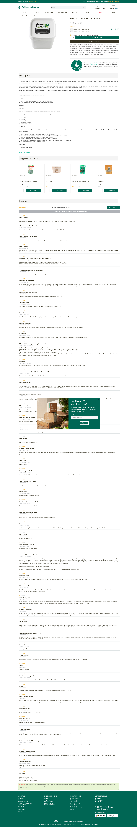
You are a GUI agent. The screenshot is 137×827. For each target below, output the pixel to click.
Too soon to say (24, 302)
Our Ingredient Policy (23, 801)
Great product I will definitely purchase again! (34, 372)
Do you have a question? (25, 152)
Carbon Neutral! (32, 1)
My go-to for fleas (25, 586)
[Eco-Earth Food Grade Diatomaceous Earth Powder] (30, 169)
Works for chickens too (26, 406)
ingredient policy (94, 63)
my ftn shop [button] (105, 9)
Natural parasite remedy (27, 751)
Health (37, 12)
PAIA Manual (21, 811)
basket (114, 8)
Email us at (104, 809)
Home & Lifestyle (62, 12)
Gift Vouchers (73, 804)
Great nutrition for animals (28, 236)
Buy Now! (22, 361)
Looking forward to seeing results (30, 394)
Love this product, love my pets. (29, 418)
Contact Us (47, 798)
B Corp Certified (22, 804)
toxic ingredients (96, 68)
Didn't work (23, 534)
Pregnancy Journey (74, 798)
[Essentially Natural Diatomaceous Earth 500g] (108, 169)
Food (24, 12)
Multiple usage (24, 575)
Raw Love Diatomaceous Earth (29, 502)
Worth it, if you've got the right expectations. (34, 344)
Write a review (114, 208)
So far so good (24, 655)
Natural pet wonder (25, 609)
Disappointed (23, 438)
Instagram (100, 800)
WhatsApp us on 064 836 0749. (105, 808)
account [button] (97, 8)
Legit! (21, 686)
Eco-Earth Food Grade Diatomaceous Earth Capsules (81, 180)
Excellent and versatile (26, 280)
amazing (22, 773)
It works (22, 313)
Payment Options (48, 801)
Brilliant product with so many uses (30, 741)
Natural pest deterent (26, 449)
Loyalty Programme (75, 803)
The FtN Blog (73, 800)
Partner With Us (74, 801)
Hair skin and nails (25, 382)
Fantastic (22, 645)
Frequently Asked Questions (51, 800)
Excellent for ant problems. (28, 676)
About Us (20, 800)
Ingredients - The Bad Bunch (77, 808)
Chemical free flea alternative (29, 226)
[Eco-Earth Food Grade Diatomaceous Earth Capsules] (82, 169)
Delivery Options (48, 803)
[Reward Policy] (70, 35)
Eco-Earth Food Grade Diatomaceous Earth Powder (28, 180)
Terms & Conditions (23, 808)
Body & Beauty (49, 12)
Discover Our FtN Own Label (25, 803)
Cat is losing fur (24, 598)
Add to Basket (33, 190)
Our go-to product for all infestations (31, 270)
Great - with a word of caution (29, 555)
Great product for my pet (27, 481)
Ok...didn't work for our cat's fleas (30, 428)
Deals (100, 12)
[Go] (84, 7)
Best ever (22, 524)
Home (19, 15)
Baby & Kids (75, 12)
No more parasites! (25, 471)
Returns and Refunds (49, 804)
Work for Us (21, 806)
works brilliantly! (24, 729)
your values (94, 64)
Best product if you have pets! (29, 512)
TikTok (99, 801)
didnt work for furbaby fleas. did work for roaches (35, 258)
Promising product (25, 708)
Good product (23, 491)
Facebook (99, 798)
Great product (23, 217)
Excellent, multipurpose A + (28, 292)
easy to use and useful (26, 544)
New (87, 12)
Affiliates (72, 809)
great (21, 666)
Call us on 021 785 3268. (103, 806)
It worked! (22, 333)
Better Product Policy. (113, 1)
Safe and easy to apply (26, 697)
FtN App (113, 12)
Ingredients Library (74, 806)
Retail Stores (21, 798)
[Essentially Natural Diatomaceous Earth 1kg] (56, 169)
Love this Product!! (25, 719)
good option (23, 621)
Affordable (22, 460)
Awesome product (25, 323)
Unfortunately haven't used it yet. (30, 633)
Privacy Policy (21, 809)
